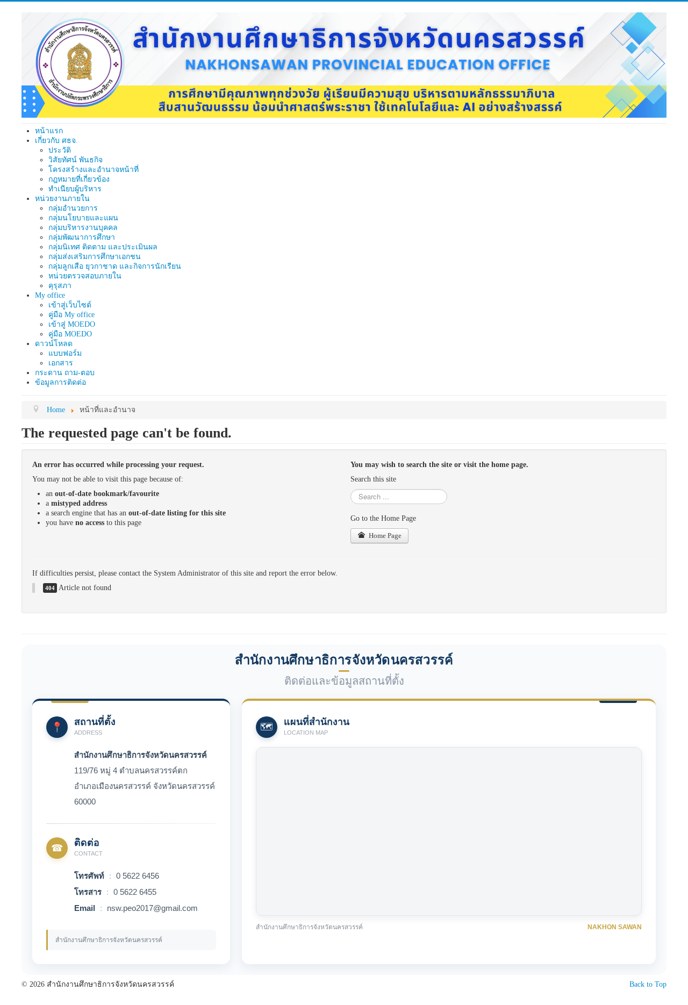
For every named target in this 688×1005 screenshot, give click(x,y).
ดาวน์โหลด (54, 344)
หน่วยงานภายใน (62, 199)
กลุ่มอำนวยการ (73, 208)
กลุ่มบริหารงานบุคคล (83, 228)
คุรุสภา (59, 286)
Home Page (384, 536)
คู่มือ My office (71, 315)
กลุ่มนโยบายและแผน (83, 218)
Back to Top (647, 984)
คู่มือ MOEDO (70, 334)
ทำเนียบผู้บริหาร (75, 189)
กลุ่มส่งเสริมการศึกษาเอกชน (94, 257)
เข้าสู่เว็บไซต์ (69, 305)
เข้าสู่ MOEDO (71, 324)
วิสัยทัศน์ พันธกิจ (75, 160)
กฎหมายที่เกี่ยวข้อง (79, 179)
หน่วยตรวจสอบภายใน (84, 276)
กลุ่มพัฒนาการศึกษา (81, 237)
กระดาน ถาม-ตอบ (65, 373)
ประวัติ (59, 150)
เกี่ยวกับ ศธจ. (56, 141)
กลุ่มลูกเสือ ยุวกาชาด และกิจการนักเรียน (114, 266)
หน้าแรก (49, 131)
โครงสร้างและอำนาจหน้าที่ (93, 170)
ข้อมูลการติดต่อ (60, 382)
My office (50, 295)
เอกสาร (60, 363)
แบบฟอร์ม (65, 353)
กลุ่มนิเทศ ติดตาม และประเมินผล (102, 247)
